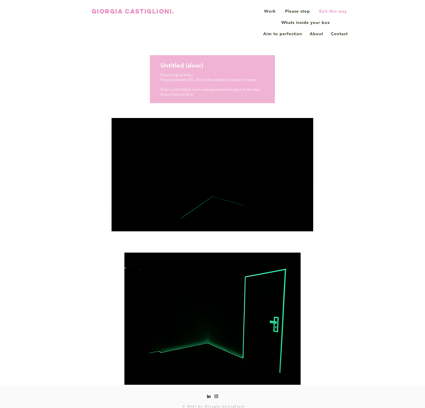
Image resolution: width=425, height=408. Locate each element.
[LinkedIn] (208, 396)
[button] (307, 226)
